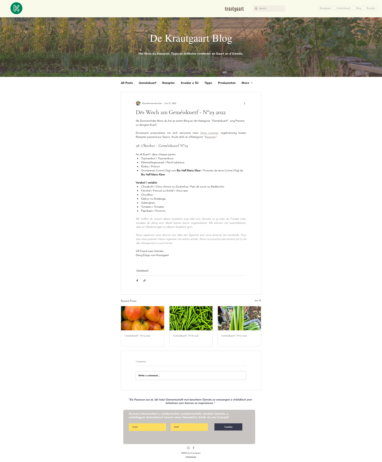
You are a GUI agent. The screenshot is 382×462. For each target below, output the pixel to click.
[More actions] (244, 103)
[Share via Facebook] (137, 280)
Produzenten (227, 83)
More (245, 83)
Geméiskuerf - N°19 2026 (137, 335)
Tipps (208, 83)
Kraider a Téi (189, 83)
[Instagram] (188, 448)
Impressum (191, 456)
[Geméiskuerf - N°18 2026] (191, 318)
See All (258, 300)
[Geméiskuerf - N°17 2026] (239, 318)
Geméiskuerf (147, 83)
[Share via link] (144, 280)
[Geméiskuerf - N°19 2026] (142, 318)
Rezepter (168, 83)
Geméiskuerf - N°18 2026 (186, 335)
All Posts (127, 83)
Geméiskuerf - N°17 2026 (234, 335)
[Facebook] (193, 448)
